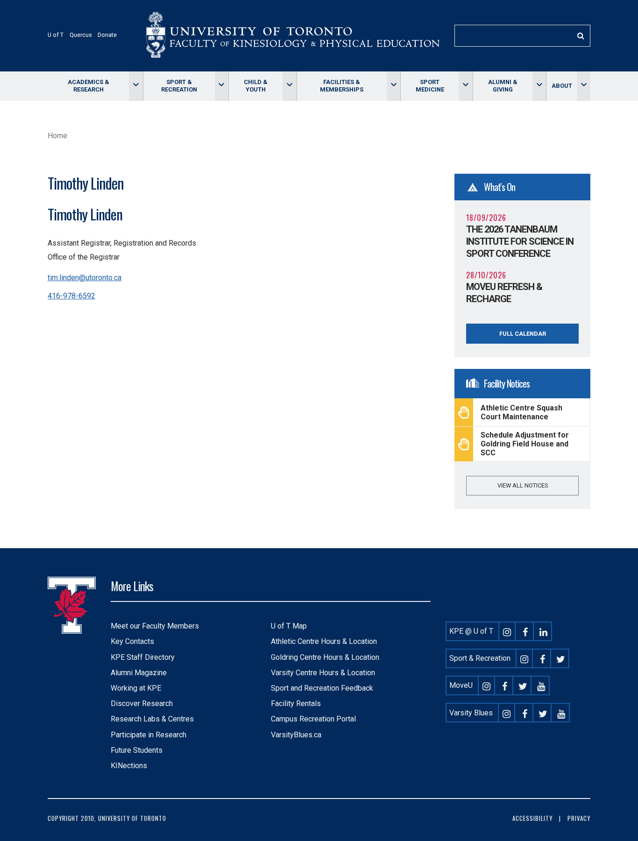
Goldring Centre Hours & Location (325, 657)
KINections (129, 765)
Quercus (81, 34)
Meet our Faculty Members (155, 626)
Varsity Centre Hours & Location (323, 672)
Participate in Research (148, 734)
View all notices (522, 485)
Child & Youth (256, 85)
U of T (56, 34)
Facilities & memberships (341, 85)
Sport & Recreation (179, 85)
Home (57, 135)
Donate (107, 34)
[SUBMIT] (580, 35)
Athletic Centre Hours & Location (324, 641)
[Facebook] (525, 631)
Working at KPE (136, 688)
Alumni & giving (502, 85)
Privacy (578, 818)
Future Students (137, 750)
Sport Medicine (430, 85)
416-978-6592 (71, 295)
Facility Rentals (296, 703)
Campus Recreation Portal (313, 718)
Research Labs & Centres (152, 718)
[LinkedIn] (543, 631)
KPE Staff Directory (143, 657)
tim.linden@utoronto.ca (84, 277)
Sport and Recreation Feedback (322, 688)
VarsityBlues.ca (296, 734)
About (562, 85)
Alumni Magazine (139, 672)
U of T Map (289, 626)
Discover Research (142, 703)
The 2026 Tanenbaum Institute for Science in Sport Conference (520, 241)
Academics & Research (88, 85)
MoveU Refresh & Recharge (504, 292)
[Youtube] (541, 685)
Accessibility (532, 818)
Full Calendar (522, 333)
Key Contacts (132, 641)
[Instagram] (507, 631)
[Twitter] (561, 658)
